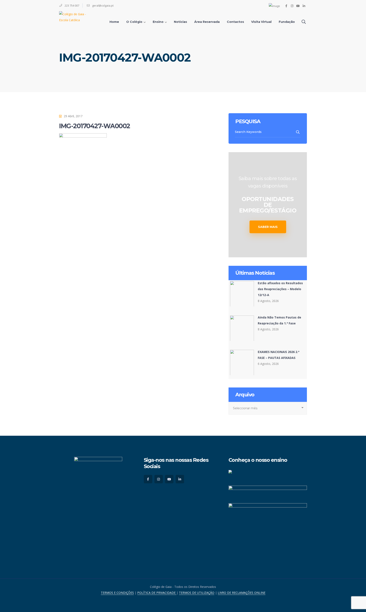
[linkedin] (180, 479)
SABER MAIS (268, 227)
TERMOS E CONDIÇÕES (117, 593)
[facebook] (148, 479)
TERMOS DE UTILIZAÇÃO (196, 593)
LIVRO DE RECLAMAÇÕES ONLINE (241, 593)
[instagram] (158, 479)
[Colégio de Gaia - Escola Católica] (77, 17)
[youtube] (169, 479)
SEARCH (298, 132)
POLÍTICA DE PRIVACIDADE (156, 593)
